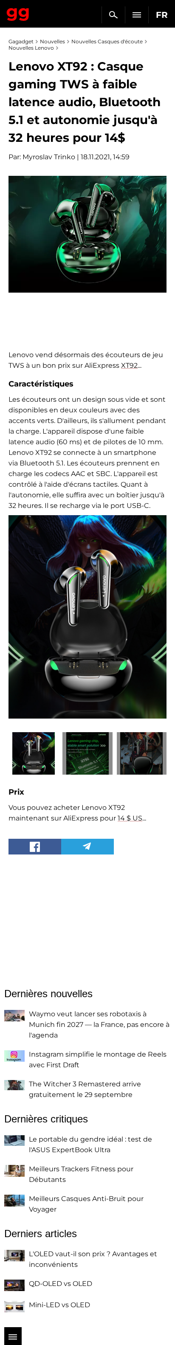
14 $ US (130, 818)
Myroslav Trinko (49, 157)
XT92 (129, 365)
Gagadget (18, 12)
